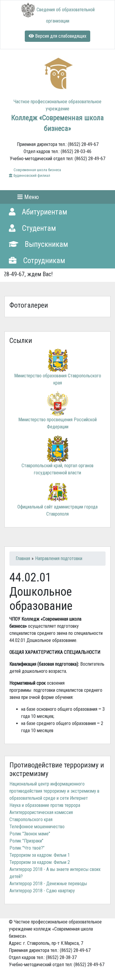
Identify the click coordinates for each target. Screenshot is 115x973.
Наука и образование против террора (44, 805)
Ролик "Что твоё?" (27, 848)
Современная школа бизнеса (37, 170)
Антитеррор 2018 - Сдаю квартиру (42, 890)
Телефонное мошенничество (37, 826)
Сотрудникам (43, 260)
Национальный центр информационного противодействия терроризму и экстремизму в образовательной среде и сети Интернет (54, 791)
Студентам (38, 228)
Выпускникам (45, 244)
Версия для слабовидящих (60, 36)
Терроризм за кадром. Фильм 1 (39, 855)
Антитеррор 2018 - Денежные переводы (48, 883)
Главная (23, 558)
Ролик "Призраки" (26, 841)
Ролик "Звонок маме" (29, 834)
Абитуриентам (43, 211)
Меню (31, 197)
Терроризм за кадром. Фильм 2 (39, 862)
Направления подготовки (58, 558)
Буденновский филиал (31, 175)
